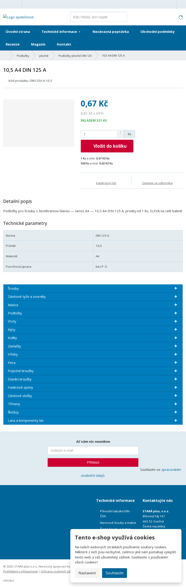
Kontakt (64, 44)
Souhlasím (114, 572)
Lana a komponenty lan (26, 420)
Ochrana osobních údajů (58, 571)
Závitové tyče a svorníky (27, 296)
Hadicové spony (20, 387)
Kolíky (12, 337)
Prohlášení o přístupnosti (20, 571)
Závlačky (14, 346)
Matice (13, 305)
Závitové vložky (20, 395)
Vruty (12, 321)
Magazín (38, 44)
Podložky (15, 313)
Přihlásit (93, 462)
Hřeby (13, 354)
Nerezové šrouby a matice (118, 523)
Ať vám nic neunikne (93, 441)
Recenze (13, 44)
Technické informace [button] (60, 31)
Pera (11, 362)
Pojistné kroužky (21, 370)
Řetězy (13, 412)
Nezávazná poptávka (111, 31)
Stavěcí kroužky (20, 379)
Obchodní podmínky (157, 31)
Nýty (11, 329)
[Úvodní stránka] (18, 16)
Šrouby (13, 288)
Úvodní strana (18, 31)
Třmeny (14, 404)
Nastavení (87, 572)
